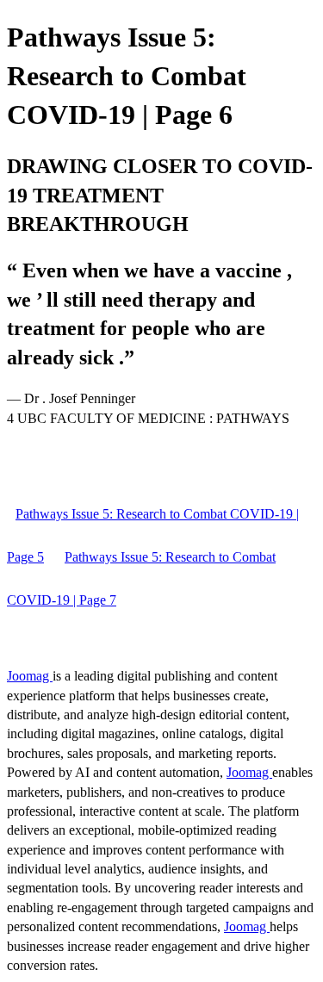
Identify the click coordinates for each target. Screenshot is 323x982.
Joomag (30, 675)
